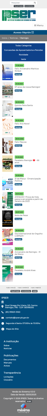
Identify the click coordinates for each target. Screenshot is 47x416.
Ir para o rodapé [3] (36, 287)
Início (4, 38)
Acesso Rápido (22, 32)
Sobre (6, 345)
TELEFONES (18, 6)
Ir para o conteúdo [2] (23, 287)
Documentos (10, 359)
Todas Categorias (23, 45)
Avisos (7, 365)
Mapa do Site (12, 329)
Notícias (14, 38)
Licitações (8, 377)
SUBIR (35, 291)
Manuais (8, 362)
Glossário (8, 380)
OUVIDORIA (29, 6)
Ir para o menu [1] (10, 287)
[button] (34, 3)
